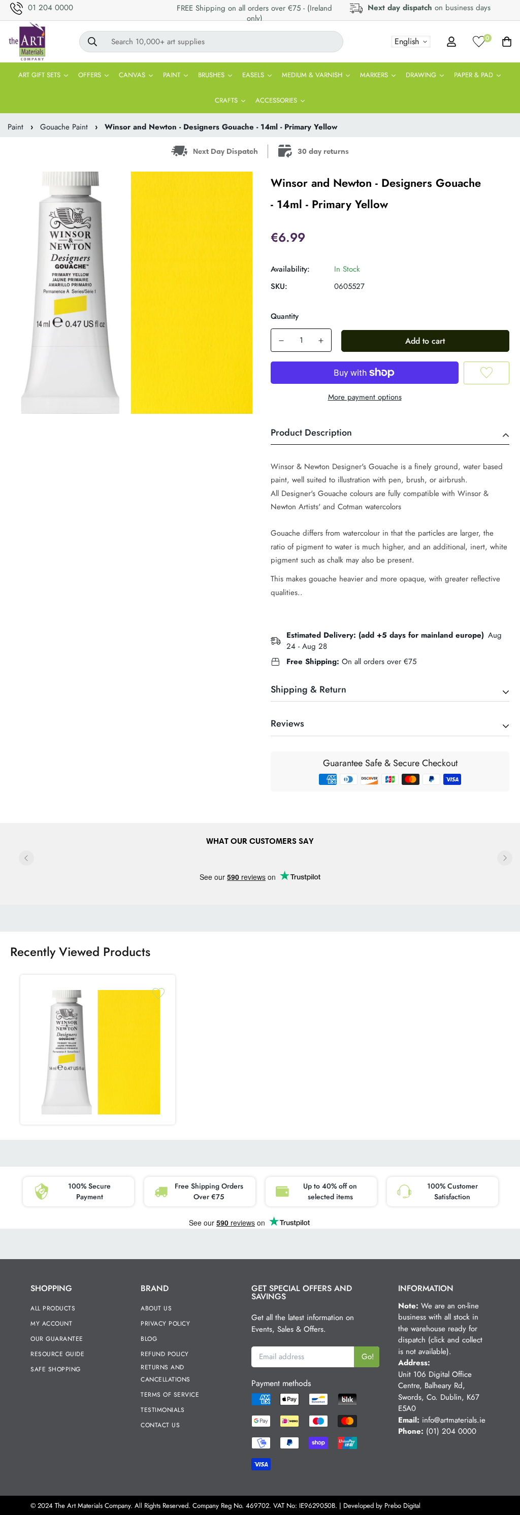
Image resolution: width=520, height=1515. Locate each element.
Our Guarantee (56, 1338)
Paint (15, 127)
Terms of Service (170, 1394)
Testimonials (162, 1409)
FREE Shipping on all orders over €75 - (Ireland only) (254, 13)
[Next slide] (504, 858)
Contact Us (160, 1425)
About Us (156, 1308)
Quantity (285, 316)
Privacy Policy (165, 1323)
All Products (52, 1308)
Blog (149, 1338)
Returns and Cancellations (165, 1373)
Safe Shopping (55, 1369)
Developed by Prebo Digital (381, 1505)
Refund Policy (165, 1354)
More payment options (365, 397)
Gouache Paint (64, 127)
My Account (51, 1323)
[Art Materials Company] (27, 41)
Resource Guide (57, 1354)
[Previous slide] (26, 858)
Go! (368, 1356)
